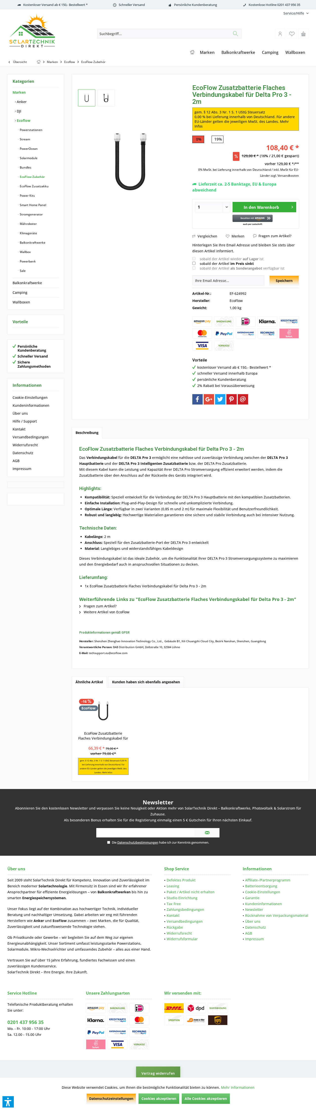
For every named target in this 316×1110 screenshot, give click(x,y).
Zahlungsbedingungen (185, 909)
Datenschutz (23, 452)
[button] (253, 220)
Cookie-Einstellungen (30, 397)
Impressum (22, 468)
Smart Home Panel (32, 205)
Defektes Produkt (181, 880)
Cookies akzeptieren (158, 1098)
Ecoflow (23, 120)
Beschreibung (87, 432)
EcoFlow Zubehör (32, 177)
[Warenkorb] (303, 34)
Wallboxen (21, 302)
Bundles (25, 167)
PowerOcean (28, 149)
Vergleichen (207, 236)
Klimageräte (28, 233)
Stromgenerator (31, 214)
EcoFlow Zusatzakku (34, 186)
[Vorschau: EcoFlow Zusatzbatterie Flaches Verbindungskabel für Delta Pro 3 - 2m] (86, 98)
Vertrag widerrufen (158, 1073)
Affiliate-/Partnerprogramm (267, 880)
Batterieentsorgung (261, 886)
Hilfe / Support (25, 421)
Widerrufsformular (182, 939)
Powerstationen (30, 130)
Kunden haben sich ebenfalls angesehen (146, 682)
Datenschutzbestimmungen (137, 842)
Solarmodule (28, 158)
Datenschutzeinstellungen (111, 1098)
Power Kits (27, 195)
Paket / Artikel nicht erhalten (191, 892)
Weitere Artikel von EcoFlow (106, 612)
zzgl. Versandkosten (285, 175)
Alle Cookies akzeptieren (206, 1098)
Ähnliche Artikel (89, 682)
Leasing (173, 886)
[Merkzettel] (292, 34)
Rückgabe (175, 927)
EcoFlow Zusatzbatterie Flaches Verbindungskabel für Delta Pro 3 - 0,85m (103, 736)
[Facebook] (197, 399)
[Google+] (209, 399)
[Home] (192, 52)
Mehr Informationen (238, 1087)
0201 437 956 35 (25, 1022)
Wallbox (25, 252)
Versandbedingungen (31, 437)
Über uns (20, 413)
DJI (18, 111)
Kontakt (19, 429)
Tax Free (174, 903)
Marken (19, 92)
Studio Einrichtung (182, 898)
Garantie (252, 898)
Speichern (284, 280)
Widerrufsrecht (25, 445)
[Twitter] (220, 399)
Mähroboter (28, 224)
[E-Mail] (243, 399)
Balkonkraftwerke (32, 242)
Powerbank (27, 261)
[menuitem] (294, 13)
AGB (16, 460)
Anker (21, 101)
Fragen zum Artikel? (274, 236)
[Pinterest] (231, 399)
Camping (20, 292)
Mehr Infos (107, 772)
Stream (24, 139)
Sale (22, 271)
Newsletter (254, 909)
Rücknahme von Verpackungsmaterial (276, 915)
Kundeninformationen (31, 405)
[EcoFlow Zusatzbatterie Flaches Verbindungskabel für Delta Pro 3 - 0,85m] (103, 711)
